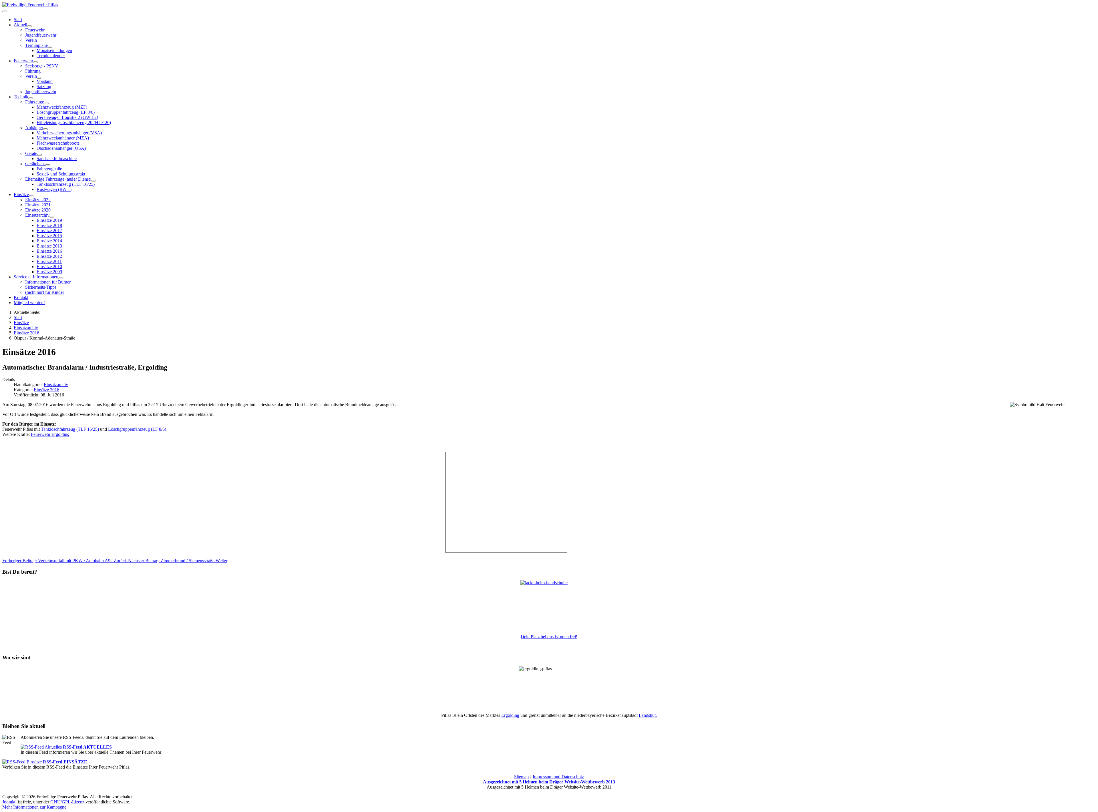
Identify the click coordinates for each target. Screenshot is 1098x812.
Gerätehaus (35, 163)
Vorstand (45, 81)
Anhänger (34, 127)
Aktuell (20, 24)
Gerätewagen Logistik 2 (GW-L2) (67, 117)
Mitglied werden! (29, 302)
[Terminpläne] (50, 47)
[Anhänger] (45, 129)
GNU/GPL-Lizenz (67, 801)
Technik (21, 96)
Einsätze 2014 (49, 240)
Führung (33, 71)
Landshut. (648, 715)
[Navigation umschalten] (4, 11)
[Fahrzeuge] (46, 103)
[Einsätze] (31, 196)
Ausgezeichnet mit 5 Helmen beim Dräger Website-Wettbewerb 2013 (549, 781)
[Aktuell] (29, 26)
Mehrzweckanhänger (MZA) (63, 137)
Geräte (31, 153)
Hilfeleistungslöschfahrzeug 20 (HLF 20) (74, 122)
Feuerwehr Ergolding (50, 434)
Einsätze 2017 (49, 230)
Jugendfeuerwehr (40, 35)
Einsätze (21, 194)
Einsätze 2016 (49, 251)
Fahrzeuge (34, 101)
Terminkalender (51, 55)
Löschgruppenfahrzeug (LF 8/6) (66, 112)
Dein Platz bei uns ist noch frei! (549, 636)
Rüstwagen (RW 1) (54, 189)
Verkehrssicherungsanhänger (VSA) (69, 132)
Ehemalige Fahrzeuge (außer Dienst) (58, 179)
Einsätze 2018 (49, 225)
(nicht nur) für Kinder (44, 292)
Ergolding (510, 715)
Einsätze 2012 (49, 256)
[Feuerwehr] (35, 62)
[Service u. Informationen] (60, 278)
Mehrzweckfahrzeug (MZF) (62, 107)
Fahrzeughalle (49, 168)
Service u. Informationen (36, 276)
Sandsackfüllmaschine (57, 158)
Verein (31, 40)
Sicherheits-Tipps (40, 287)
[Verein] (39, 78)
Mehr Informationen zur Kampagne (34, 807)
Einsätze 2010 (49, 266)
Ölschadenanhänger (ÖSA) (61, 148)
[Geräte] (39, 155)
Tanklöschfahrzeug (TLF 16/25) (66, 184)
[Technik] (30, 98)
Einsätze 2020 (38, 210)
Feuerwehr (35, 29)
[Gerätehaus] (47, 165)
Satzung (44, 86)
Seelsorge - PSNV (41, 65)
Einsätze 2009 (49, 271)
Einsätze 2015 (49, 235)
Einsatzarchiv (37, 215)
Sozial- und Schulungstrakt (61, 173)
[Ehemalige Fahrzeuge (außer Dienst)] (93, 180)
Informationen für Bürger (48, 282)
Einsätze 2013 (49, 246)
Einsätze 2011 (49, 261)
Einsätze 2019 (49, 220)
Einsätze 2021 (38, 204)
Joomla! (9, 801)
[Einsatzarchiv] (51, 217)
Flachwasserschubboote (58, 143)
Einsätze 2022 (38, 199)
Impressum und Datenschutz (558, 776)
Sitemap (521, 776)
